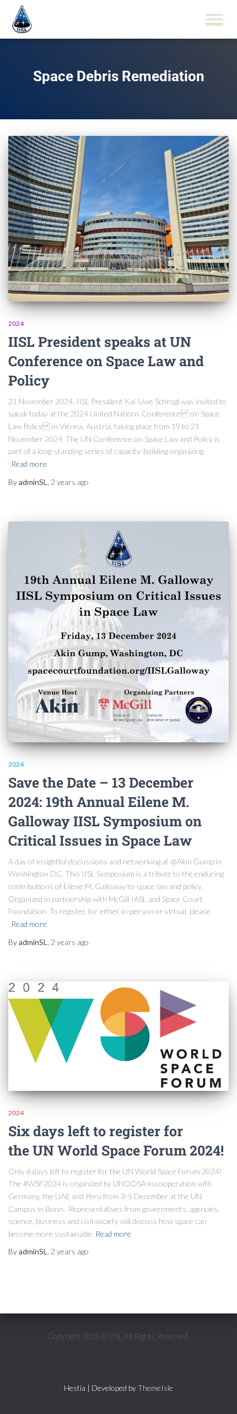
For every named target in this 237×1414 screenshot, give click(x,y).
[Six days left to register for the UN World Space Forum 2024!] (118, 1036)
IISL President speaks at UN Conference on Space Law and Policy (106, 361)
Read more (29, 463)
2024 (16, 323)
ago (70, 482)
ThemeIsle (155, 1387)
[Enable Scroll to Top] (215, 1392)
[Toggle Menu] (214, 19)
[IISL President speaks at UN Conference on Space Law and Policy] (118, 219)
